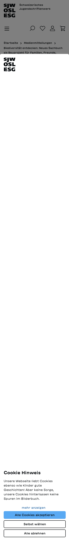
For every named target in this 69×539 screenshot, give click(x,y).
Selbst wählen (35, 524)
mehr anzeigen (33, 507)
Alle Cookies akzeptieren (35, 515)
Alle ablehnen (34, 533)
